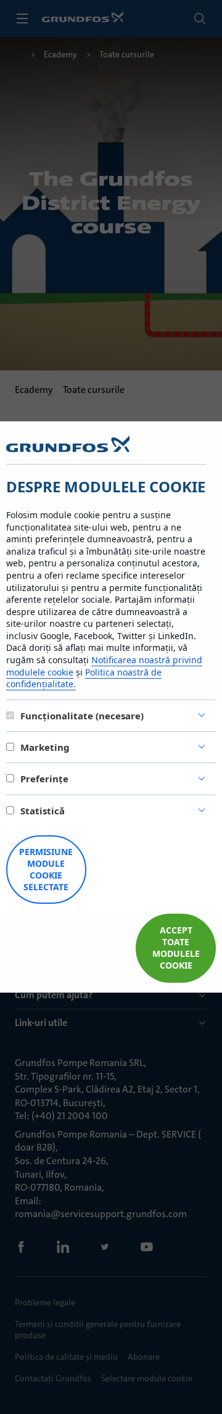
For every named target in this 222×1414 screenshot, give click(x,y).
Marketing (45, 747)
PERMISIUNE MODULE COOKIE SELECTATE (46, 869)
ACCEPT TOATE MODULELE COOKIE (176, 947)
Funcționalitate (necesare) (82, 715)
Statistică (42, 810)
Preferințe (44, 778)
